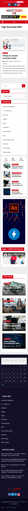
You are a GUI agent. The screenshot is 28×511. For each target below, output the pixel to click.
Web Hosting (6, 152)
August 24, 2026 (10, 328)
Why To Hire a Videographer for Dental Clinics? (17, 185)
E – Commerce (7, 111)
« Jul (2, 389)
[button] (25, 22)
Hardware (6, 127)
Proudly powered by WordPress (9, 501)
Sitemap (14, 507)
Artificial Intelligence (9, 106)
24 (3, 381)
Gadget (5, 119)
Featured (5, 115)
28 (17, 381)
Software (5, 53)
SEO (4, 135)
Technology (6, 148)
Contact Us (8, 507)
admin (19, 328)
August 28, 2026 (10, 290)
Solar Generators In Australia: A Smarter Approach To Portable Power (18, 169)
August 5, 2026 (10, 346)
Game (4, 123)
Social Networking (8, 140)
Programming (7, 131)
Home (2, 507)
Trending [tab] (21, 160)
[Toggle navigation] (14, 22)
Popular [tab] (13, 160)
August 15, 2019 (9, 61)
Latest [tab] (6, 160)
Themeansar (15, 503)
